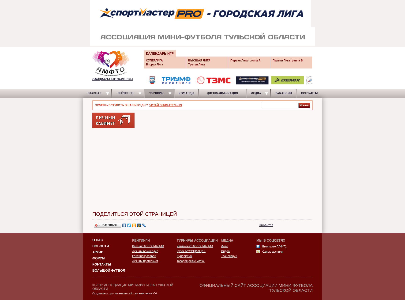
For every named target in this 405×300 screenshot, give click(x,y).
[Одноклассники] (134, 225)
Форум (98, 258)
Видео (225, 251)
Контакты (101, 264)
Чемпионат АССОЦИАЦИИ (195, 246)
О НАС (97, 240)
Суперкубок (184, 256)
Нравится (266, 225)
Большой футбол (108, 270)
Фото (224, 246)
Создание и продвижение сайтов (114, 293)
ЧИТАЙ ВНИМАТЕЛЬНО (165, 105)
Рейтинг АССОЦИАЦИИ (148, 246)
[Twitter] (129, 225)
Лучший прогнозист (145, 261)
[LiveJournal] (144, 225)
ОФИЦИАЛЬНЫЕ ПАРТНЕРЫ (112, 79)
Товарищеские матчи (191, 261)
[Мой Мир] (139, 225)
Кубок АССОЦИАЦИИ (191, 251)
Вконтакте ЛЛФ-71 (274, 246)
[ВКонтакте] (124, 225)
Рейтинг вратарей (144, 256)
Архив (97, 252)
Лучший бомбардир (145, 251)
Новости (100, 246)
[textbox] (279, 105)
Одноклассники (272, 251)
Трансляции (229, 256)
